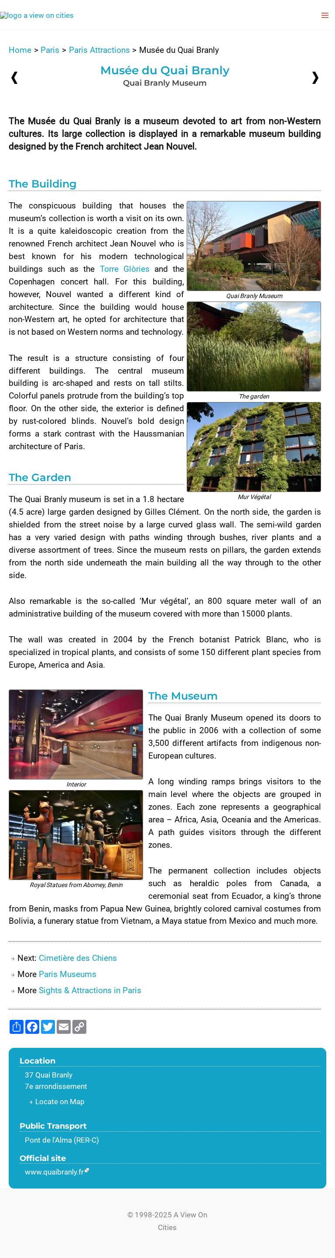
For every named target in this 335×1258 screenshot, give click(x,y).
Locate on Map (60, 1101)
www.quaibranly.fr (54, 1172)
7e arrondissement (56, 1086)
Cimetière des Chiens (78, 958)
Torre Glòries (125, 269)
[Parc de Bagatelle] (14, 77)
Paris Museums (67, 974)
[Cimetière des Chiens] (315, 77)
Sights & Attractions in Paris (90, 990)
